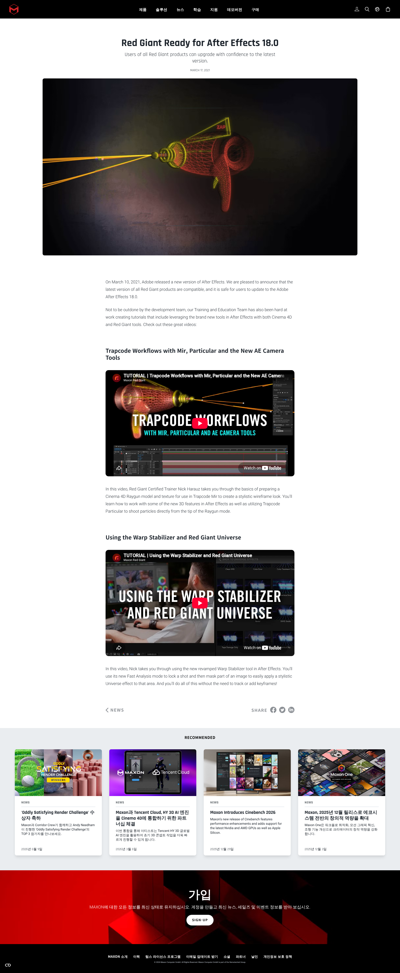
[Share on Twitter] (282, 709)
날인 (254, 956)
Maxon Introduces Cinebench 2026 (242, 812)
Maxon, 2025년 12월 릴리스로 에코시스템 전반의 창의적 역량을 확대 (341, 815)
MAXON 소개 (118, 956)
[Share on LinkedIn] (291, 709)
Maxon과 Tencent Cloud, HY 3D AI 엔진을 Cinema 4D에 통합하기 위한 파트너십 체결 (152, 818)
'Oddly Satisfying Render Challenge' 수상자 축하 (57, 815)
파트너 (241, 956)
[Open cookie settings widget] (7, 965)
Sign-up (200, 920)
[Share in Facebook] (273, 709)
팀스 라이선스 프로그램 (163, 956)
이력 (136, 956)
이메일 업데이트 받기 (202, 956)
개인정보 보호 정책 (277, 956)
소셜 (227, 956)
